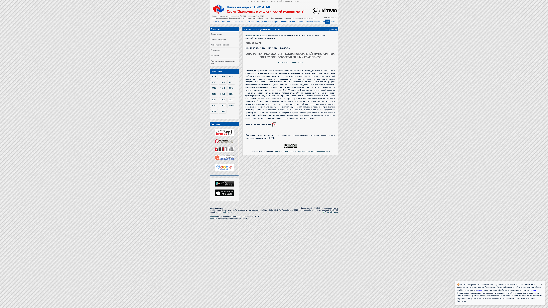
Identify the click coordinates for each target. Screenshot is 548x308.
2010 (222, 105)
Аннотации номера (220, 44)
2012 (231, 99)
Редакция (249, 21)
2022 (222, 82)
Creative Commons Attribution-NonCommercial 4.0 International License (302, 151)
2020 (214, 88)
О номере (215, 50)
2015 (231, 94)
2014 (214, 99)
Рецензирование (288, 21)
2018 (231, 88)
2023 (214, 82)
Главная (216, 21)
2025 (222, 76)
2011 (214, 105)
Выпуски (215, 55)
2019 (222, 88)
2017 (214, 94)
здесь (479, 290)
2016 (222, 94)
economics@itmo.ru (224, 212)
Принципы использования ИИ (223, 62)
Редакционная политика (316, 21)
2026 (214, 76)
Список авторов (218, 39)
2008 (214, 111)
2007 (222, 111)
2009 (231, 105)
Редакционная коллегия (232, 21)
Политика (213, 218)
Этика (300, 21)
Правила (213, 216)
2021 (231, 82)
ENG (333, 21)
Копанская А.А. (297, 62)
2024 (231, 76)
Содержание (216, 34)
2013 (222, 99)
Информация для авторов (267, 21)
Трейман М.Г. (284, 62)
